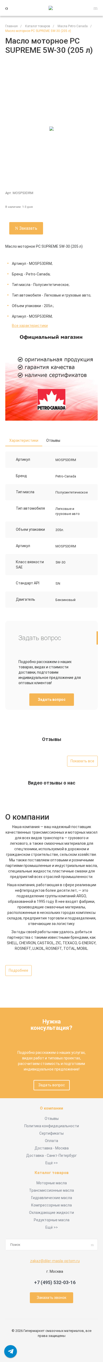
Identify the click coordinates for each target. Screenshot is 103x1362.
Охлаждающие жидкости (51, 1212)
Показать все (82, 761)
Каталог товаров (52, 1173)
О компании (51, 1108)
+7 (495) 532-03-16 (55, 1282)
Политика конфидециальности (51, 1126)
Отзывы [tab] (53, 440)
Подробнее (18, 970)
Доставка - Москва (52, 1148)
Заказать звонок (51, 1297)
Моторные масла (51, 1183)
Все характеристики (30, 325)
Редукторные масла (51, 1220)
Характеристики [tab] (23, 440)
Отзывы (52, 1118)
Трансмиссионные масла (51, 1190)
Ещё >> (51, 1163)
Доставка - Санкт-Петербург (51, 1155)
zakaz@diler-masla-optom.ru (55, 1261)
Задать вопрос (51, 699)
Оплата (51, 1141)
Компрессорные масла (51, 1205)
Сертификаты (51, 1133)
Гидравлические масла (51, 1198)
